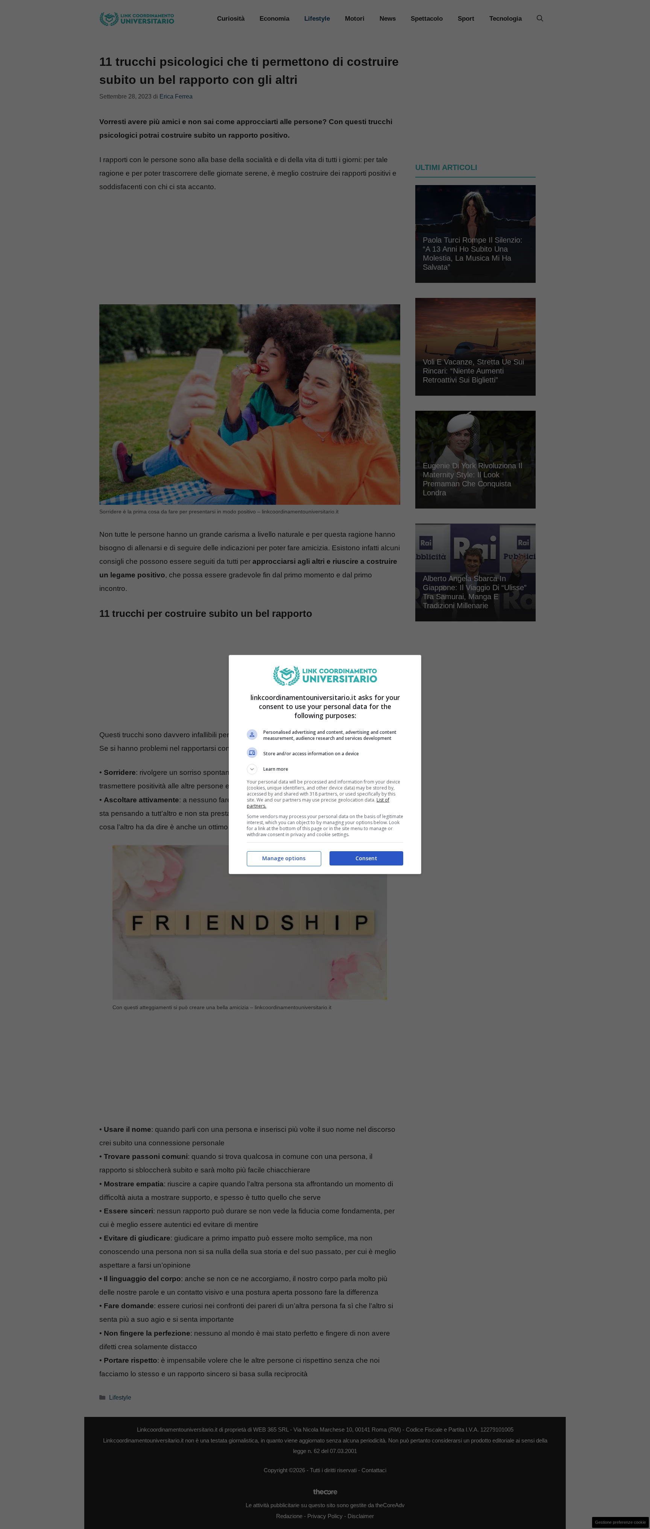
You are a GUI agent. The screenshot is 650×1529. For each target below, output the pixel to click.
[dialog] (325, 764)
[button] (325, 769)
